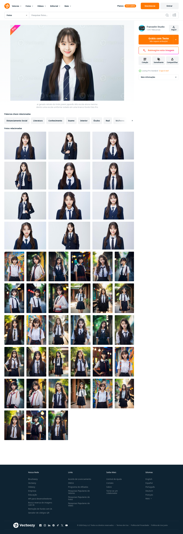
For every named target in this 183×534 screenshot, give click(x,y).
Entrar (169, 6)
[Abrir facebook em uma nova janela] (40, 525)
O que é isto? (164, 71)
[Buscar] (167, 15)
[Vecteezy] (7, 6)
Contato (109, 483)
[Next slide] (130, 120)
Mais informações (148, 77)
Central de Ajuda (114, 479)
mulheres (120, 120)
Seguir (173, 30)
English (148, 479)
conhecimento (55, 120)
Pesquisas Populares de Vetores (79, 492)
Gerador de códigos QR (38, 512)
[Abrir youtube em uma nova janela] (66, 525)
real (108, 120)
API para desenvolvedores (40, 498)
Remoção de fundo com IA (40, 509)
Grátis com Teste (158, 39)
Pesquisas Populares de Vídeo (79, 504)
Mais (66, 6)
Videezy (31, 487)
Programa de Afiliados (78, 487)
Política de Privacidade (140, 525)
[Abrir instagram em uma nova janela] (45, 525)
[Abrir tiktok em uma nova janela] (58, 525)
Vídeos (40, 6)
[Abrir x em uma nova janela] (62, 525)
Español (149, 483)
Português (150, 487)
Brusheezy (33, 479)
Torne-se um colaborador (112, 492)
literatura (38, 120)
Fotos (28, 6)
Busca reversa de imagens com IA (40, 503)
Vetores (15, 6)
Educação (32, 494)
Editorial (54, 6)
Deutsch (149, 491)
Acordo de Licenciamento (79, 479)
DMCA (71, 483)
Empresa (32, 491)
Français (149, 494)
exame (71, 120)
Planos (120, 6)
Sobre (109, 487)
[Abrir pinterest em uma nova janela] (53, 525)
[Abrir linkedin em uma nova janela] (49, 525)
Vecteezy (32, 483)
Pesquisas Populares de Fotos (79, 498)
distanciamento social (17, 120)
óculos (96, 120)
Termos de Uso (122, 525)
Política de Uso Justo (159, 525)
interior (84, 120)
